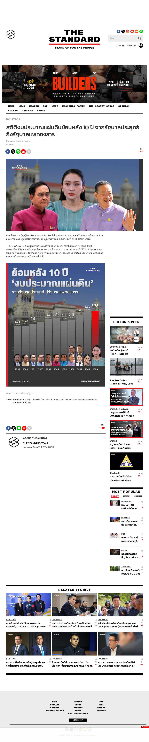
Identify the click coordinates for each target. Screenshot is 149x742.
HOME (11, 106)
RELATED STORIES (74, 589)
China (124, 550)
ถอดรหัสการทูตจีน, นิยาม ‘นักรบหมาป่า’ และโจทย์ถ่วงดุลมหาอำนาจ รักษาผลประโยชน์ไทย (130, 555)
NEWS (22, 106)
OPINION (124, 106)
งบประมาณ (72, 399)
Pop (101, 702)
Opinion (54, 708)
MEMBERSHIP (78, 720)
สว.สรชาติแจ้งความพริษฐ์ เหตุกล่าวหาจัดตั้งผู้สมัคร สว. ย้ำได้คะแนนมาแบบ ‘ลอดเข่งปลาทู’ (25, 664)
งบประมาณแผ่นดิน (22, 399)
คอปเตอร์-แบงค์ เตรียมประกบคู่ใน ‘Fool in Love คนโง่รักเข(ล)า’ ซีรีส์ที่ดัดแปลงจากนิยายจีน (130, 539)
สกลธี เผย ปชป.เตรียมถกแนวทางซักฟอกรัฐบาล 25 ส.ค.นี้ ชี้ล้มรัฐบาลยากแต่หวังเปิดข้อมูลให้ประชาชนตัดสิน (26, 625)
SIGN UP (131, 45)
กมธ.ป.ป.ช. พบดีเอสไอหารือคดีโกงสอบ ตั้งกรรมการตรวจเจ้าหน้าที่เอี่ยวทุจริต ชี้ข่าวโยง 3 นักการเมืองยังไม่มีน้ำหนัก (72, 625)
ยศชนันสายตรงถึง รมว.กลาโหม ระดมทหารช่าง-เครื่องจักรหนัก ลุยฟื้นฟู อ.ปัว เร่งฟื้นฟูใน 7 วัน (130, 523)
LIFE (55, 106)
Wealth (78, 702)
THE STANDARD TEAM (20, 141)
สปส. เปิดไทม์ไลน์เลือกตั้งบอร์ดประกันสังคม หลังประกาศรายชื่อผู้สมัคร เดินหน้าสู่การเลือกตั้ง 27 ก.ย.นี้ (121, 478)
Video (78, 705)
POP (45, 106)
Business (126, 501)
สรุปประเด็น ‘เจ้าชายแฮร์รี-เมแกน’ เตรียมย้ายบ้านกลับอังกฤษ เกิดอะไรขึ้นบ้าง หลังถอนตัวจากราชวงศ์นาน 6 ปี (122, 446)
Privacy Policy (55, 711)
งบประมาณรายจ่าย (88, 399)
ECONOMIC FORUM (73, 106)
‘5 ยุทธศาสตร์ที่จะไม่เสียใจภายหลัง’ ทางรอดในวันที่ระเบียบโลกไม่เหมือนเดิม (122, 414)
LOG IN (120, 45)
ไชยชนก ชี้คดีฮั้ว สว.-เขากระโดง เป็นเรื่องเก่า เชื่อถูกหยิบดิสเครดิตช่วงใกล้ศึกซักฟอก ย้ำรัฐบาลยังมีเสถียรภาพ (72, 664)
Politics (13, 119)
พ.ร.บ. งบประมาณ (56, 399)
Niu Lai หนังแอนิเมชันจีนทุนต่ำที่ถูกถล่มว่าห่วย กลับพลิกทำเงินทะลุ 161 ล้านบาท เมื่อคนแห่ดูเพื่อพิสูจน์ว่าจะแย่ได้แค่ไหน (130, 506)
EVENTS (13, 111)
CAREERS (27, 111)
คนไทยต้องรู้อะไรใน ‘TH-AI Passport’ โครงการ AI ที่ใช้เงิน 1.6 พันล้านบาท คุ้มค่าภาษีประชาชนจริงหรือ (121, 352)
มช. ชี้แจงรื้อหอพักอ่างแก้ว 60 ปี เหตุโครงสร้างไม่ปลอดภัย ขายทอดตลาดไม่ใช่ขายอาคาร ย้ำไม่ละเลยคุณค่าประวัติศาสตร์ (130, 572)
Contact (101, 711)
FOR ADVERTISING (78, 713)
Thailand (123, 409)
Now (101, 705)
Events (101, 708)
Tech (124, 347)
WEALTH (34, 106)
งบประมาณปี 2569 (22, 402)
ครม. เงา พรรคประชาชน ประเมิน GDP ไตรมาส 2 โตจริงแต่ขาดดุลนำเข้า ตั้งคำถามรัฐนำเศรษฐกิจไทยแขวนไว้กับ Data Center (116, 664)
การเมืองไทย (39, 399)
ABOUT (41, 111)
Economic (115, 347)
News (54, 702)
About (78, 711)
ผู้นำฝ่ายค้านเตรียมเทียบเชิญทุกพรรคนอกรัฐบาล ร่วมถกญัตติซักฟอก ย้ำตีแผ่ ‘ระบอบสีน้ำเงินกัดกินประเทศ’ (118, 625)
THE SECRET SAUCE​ (101, 106)
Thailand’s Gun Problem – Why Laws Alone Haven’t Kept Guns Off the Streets (122, 382)
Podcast (54, 705)
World (113, 409)
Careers (78, 708)
